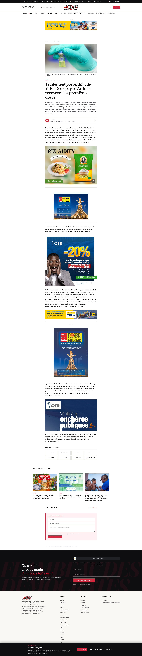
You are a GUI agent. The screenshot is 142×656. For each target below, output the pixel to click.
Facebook (51, 453)
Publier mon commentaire (55, 537)
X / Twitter (104, 600)
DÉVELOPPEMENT (72, 13)
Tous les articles (85, 607)
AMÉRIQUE (49, 13)
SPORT (62, 640)
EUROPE (62, 627)
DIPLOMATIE (90, 13)
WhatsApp (90, 453)
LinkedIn (77, 453)
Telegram (51, 457)
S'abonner (117, 1)
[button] (96, 558)
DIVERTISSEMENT (100, 13)
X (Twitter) (64, 453)
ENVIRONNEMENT (64, 625)
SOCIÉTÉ (62, 637)
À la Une (25, 13)
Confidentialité (84, 610)
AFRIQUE (42, 13)
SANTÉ (53, 41)
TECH (61, 642)
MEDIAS (62, 630)
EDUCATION (63, 622)
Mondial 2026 (33, 13)
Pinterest (78, 457)
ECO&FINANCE (64, 620)
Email (64, 457)
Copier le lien (90, 457)
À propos (83, 600)
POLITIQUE (62, 632)
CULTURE (63, 13)
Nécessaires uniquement (96, 649)
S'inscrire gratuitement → (84, 580)
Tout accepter (82, 649)
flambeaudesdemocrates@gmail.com (111, 602)
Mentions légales (85, 612)
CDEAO (57, 13)
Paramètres (109, 649)
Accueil (47, 41)
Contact (83, 602)
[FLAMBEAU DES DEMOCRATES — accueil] (71, 7)
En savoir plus (45, 653)
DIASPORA (82, 13)
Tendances (83, 605)
